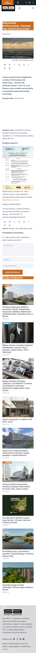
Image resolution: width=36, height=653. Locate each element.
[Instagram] (29, 2)
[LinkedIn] (32, 2)
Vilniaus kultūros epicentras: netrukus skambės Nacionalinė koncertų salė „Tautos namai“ (16, 486)
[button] (33, 8)
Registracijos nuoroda (10, 200)
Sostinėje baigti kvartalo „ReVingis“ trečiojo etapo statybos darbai (17, 587)
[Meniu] (18, 2)
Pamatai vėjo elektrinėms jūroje (20, 228)
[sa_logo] (8, 8)
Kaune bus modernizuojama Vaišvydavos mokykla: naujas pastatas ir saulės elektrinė (15, 452)
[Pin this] (24, 64)
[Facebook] (26, 2)
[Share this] (9, 64)
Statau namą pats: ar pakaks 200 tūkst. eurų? (17, 420)
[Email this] (4, 64)
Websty (5, 649)
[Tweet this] (14, 64)
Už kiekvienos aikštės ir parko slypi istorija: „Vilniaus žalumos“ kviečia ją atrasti (16, 520)
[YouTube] (23, 639)
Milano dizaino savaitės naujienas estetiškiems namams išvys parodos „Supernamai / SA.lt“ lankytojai (17, 348)
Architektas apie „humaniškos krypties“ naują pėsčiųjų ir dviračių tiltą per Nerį (17, 553)
